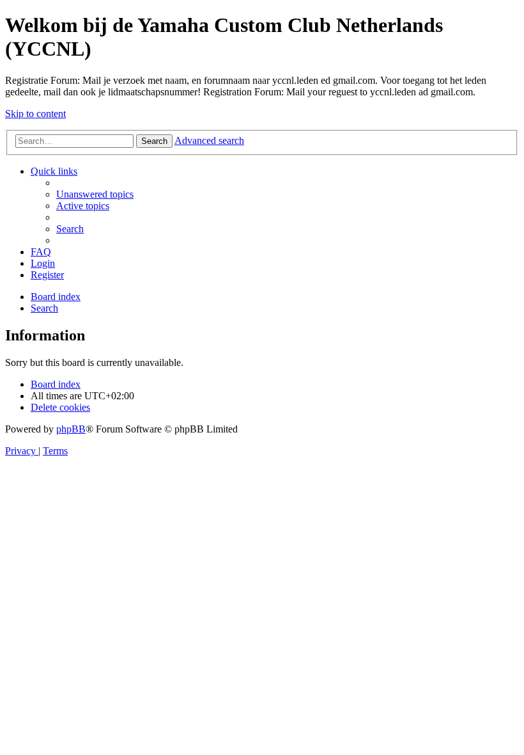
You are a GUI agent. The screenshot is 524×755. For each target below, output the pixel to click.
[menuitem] (95, 194)
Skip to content (35, 113)
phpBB (71, 429)
